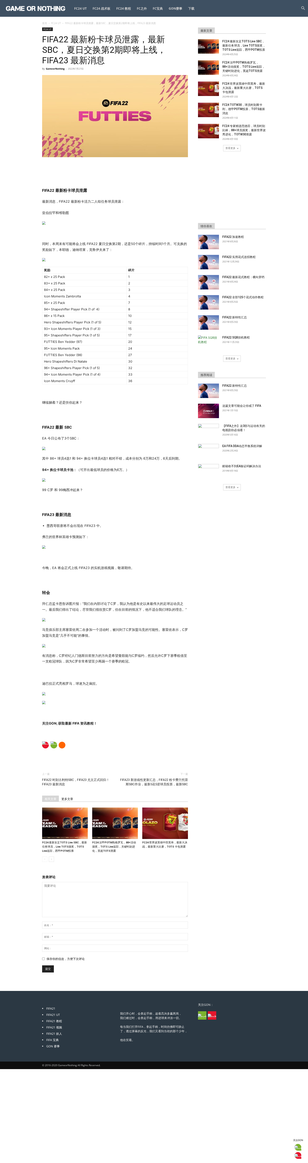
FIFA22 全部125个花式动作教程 (243, 297)
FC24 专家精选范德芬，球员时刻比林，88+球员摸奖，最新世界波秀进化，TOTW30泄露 (244, 130)
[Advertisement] (115, 169)
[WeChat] (53, 745)
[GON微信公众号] (202, 1015)
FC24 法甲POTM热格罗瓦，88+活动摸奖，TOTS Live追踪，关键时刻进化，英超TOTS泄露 (114, 846)
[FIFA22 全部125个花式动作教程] (208, 302)
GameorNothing (55, 68)
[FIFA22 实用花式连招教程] (208, 262)
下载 (191, 8)
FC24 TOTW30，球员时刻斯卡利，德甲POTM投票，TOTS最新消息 (243, 109)
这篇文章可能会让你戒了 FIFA (241, 405)
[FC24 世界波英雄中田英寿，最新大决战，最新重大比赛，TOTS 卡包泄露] (165, 823)
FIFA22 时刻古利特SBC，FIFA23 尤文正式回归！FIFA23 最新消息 (75, 782)
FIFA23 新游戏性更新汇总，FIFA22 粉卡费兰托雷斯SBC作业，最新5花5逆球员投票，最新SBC (154, 782)
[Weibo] (45, 745)
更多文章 (67, 799)
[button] (303, 9)
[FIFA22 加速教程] (208, 242)
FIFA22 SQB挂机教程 (236, 337)
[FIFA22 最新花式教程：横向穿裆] (208, 282)
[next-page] (51, 859)
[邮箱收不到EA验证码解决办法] (208, 471)
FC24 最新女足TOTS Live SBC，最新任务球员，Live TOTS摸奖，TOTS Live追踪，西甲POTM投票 (64, 846)
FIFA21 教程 (54, 1021)
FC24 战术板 (101, 8)
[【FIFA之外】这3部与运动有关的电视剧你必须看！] (208, 431)
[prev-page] (44, 859)
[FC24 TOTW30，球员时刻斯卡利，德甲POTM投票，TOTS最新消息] (208, 110)
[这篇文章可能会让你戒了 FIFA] (208, 411)
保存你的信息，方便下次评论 (66, 959)
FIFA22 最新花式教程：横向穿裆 (243, 277)
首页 (44, 23)
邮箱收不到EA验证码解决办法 (241, 466)
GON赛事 (175, 8)
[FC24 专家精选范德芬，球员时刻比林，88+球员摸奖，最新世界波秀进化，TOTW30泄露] (208, 131)
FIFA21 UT (53, 1015)
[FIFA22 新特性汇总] (208, 322)
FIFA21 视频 (54, 1027)
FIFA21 (50, 1008)
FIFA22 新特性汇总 (234, 317)
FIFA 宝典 (52, 1040)
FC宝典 (158, 8)
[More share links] (62, 745)
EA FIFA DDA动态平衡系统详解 (242, 446)
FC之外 (142, 8)
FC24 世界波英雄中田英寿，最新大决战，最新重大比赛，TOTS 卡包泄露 (243, 88)
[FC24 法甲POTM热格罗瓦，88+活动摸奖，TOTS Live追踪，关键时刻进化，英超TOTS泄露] (115, 823)
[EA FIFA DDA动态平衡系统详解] (208, 451)
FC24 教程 (123, 8)
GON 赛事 (53, 1046)
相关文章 (50, 799)
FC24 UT (80, 8)
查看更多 (230, 148)
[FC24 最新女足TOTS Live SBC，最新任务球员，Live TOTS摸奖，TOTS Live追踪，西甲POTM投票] (65, 823)
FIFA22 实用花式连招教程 (239, 257)
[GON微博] (212, 1015)
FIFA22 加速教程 (233, 237)
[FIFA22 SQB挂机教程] (208, 342)
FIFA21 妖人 (54, 1034)
